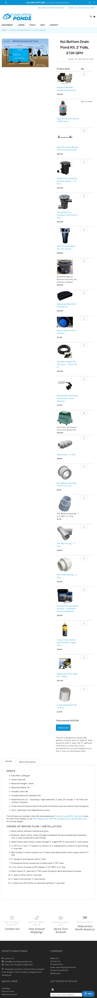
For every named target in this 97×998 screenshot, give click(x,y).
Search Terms (8, 991)
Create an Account (86, 8)
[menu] (48, 25)
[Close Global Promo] (94, 2)
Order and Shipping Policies (63, 967)
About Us (54, 958)
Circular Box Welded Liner (75, 818)
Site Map (6, 988)
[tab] (48, 25)
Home (4, 30)
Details (8, 761)
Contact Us (9, 958)
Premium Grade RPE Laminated (69, 816)
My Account (55, 973)
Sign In (71, 8)
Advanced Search (9, 994)
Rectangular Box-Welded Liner (47, 818)
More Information (27, 762)
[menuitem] (8, 25)
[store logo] (16, 16)
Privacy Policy (56, 964)
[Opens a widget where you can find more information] (88, 994)
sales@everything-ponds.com (18, 961)
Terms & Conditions (59, 970)
